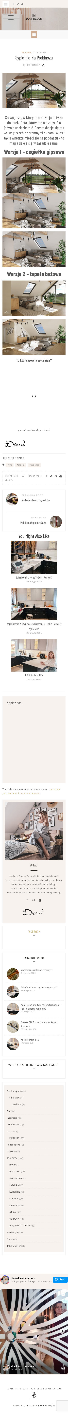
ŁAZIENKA (14, 1205)
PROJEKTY (26, 52)
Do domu (16, 1104)
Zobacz (34, 557)
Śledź (63, 1279)
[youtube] (40, 900)
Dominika (31, 64)
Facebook (34, 931)
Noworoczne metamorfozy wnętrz (37, 969)
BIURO (12, 1165)
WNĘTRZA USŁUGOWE (20, 1225)
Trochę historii (14, 1246)
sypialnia (35, 465)
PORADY (11, 1151)
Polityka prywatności (41, 1406)
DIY (8, 1111)
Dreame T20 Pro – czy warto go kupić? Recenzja (39, 1024)
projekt (21, 465)
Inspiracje (12, 1118)
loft (10, 465)
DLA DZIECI (14, 1171)
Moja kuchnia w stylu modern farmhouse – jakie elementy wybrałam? (41, 1006)
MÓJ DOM (14, 1138)
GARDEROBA (15, 1178)
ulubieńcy (14, 1098)
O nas (10, 1131)
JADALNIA (14, 1185)
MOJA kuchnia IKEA (34, 675)
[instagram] (33, 900)
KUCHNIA (13, 1198)
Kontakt (18, 1406)
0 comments (11, 475)
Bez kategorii (14, 1091)
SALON (12, 1212)
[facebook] (27, 900)
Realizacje (12, 1232)
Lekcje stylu (13, 1124)
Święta (10, 1239)
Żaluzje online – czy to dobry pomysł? (34, 577)
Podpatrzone (13, 1145)
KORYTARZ (14, 1192)
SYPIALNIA (14, 1219)
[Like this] (23, 476)
